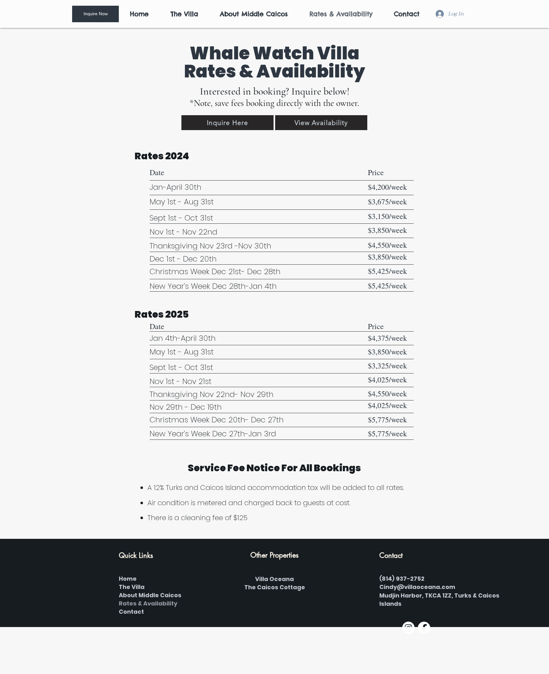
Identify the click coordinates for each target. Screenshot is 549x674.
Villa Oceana (274, 579)
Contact (131, 612)
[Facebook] (424, 628)
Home (128, 579)
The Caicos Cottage (274, 587)
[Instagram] (408, 628)
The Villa (132, 587)
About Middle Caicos (150, 595)
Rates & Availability (148, 603)
